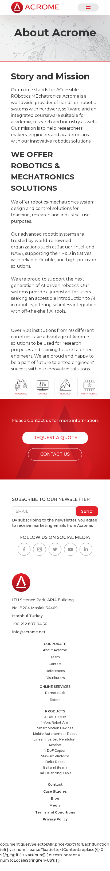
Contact (55, 664)
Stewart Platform (55, 756)
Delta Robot (55, 762)
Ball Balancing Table (55, 773)
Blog (55, 798)
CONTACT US (55, 454)
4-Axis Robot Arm (55, 722)
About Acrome (55, 650)
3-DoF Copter (55, 717)
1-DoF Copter (55, 751)
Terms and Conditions (55, 812)
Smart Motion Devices (55, 728)
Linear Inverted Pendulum (55, 739)
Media (55, 805)
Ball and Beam (55, 767)
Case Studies (55, 791)
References (55, 671)
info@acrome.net (28, 632)
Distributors (55, 678)
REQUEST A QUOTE (55, 437)
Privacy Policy (55, 819)
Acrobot (55, 745)
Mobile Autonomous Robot (55, 734)
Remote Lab (55, 693)
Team (55, 657)
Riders (55, 700)
